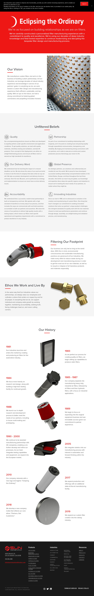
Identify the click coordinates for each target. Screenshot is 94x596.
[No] (92, 6)
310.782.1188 (8, 559)
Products (31, 547)
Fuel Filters (32, 565)
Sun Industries (14, 548)
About (81, 550)
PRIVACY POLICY (83, 588)
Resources (83, 547)
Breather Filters (33, 556)
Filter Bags (32, 563)
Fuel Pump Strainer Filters (34, 568)
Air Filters (31, 550)
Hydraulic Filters (34, 571)
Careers (81, 560)
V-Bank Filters (33, 580)
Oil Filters (31, 573)
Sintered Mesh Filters (35, 576)
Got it (84, 4)
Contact (82, 557)
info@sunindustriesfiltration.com (15, 562)
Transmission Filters (35, 578)
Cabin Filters (32, 558)
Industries (53, 547)
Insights (82, 555)
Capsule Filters (33, 561)
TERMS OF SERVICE (70, 588)
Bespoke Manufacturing (33, 553)
